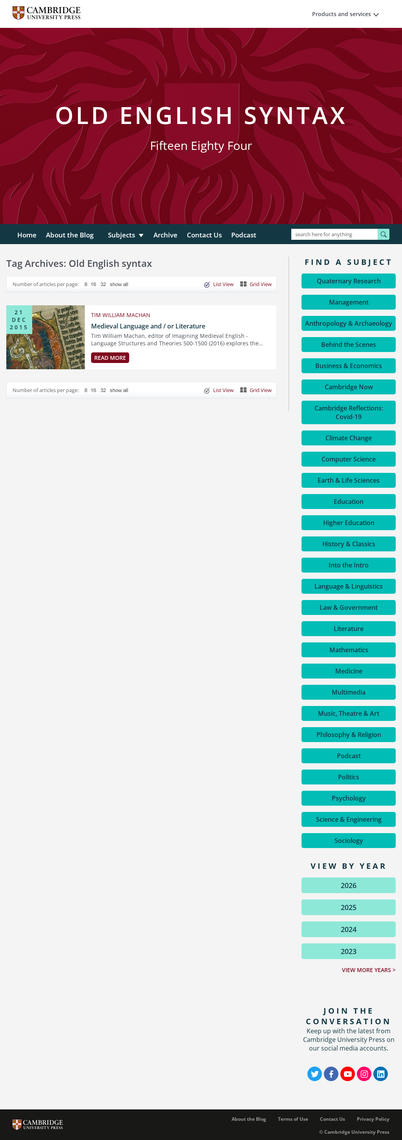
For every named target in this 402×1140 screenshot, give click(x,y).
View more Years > (369, 970)
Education (349, 501)
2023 (348, 951)
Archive (165, 234)
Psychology (349, 798)
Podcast (243, 234)
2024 (348, 929)
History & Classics (348, 544)
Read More (110, 357)
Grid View (261, 284)
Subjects (121, 234)
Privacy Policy (373, 1119)
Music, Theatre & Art (348, 713)
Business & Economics (348, 365)
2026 (348, 885)
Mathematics (348, 650)
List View (223, 284)
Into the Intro (349, 565)
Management (349, 302)
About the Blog (69, 234)
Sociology (348, 840)
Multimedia (348, 692)
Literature (349, 628)
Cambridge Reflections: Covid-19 (348, 412)
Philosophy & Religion (348, 734)
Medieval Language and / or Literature (148, 326)
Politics (348, 777)
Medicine (348, 671)
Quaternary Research (349, 281)
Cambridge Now (349, 387)
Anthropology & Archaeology (348, 323)
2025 (348, 907)
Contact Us (204, 234)
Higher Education (349, 522)
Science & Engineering (349, 819)
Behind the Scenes (348, 344)
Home (27, 234)
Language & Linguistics (348, 586)
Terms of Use (293, 1119)
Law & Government (349, 607)
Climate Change (348, 438)
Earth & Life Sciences (349, 480)
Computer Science (349, 459)
